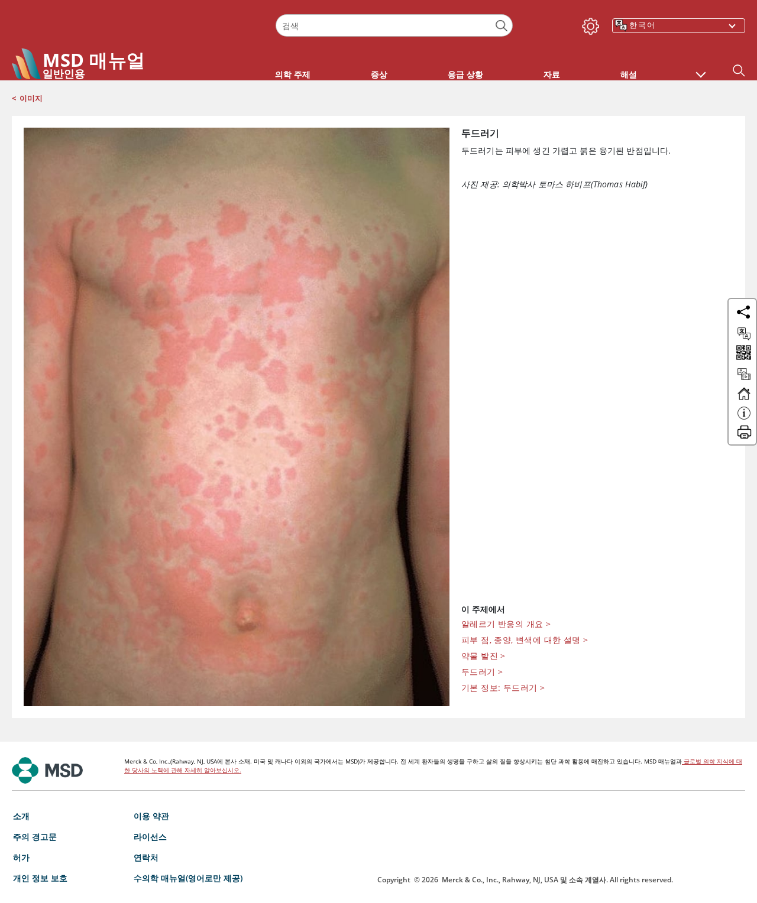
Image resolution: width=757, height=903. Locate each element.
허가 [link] (21, 857)
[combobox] (394, 25)
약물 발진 (483, 655)
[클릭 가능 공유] (743, 312)
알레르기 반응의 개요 (506, 623)
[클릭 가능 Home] (744, 398)
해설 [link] (628, 74)
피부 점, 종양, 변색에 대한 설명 (524, 639)
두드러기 (482, 671)
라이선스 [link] (150, 836)
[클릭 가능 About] (744, 418)
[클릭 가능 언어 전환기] (744, 334)
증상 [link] (379, 74)
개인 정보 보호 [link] (40, 877)
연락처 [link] (146, 857)
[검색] (501, 25)
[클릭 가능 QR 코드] (742, 353)
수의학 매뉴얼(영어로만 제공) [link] (188, 877)
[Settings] (588, 23)
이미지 (31, 98)
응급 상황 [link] (465, 74)
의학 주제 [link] (292, 74)
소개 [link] (21, 815)
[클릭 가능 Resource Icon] (744, 379)
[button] (701, 68)
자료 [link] (552, 74)
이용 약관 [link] (151, 815)
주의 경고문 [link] (35, 836)
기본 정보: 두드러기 (503, 687)
